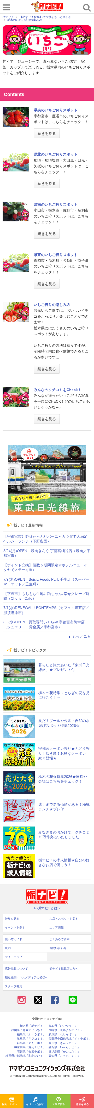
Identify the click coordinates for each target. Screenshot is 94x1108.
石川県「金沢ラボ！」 (31, 1051)
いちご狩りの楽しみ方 (52, 305)
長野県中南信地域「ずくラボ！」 (70, 1038)
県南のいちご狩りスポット (56, 204)
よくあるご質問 (59, 939)
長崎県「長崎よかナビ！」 (66, 1030)
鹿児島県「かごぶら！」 (64, 1051)
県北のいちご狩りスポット (56, 154)
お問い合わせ (58, 948)
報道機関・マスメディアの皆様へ (26, 977)
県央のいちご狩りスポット (56, 110)
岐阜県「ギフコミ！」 (31, 1038)
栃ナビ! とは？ (49, 908)
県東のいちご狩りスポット (56, 255)
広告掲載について (16, 968)
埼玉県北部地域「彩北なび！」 (25, 1055)
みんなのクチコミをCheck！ (57, 390)
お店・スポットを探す (13, 1104)
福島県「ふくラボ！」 (31, 1034)
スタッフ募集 (13, 986)
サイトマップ (13, 956)
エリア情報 (58, 1104)
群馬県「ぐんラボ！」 (31, 1043)
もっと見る (81, 636)
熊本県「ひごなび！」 (63, 1025)
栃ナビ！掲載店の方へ (63, 968)
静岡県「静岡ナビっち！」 (28, 1030)
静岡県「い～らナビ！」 (64, 1047)
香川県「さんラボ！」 (63, 1043)
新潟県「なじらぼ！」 (63, 1034)
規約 (8, 948)
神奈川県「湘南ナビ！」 (30, 1047)
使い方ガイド (13, 939)
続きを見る (47, 133)
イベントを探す (35, 1104)
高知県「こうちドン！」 (64, 1055)
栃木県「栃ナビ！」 (33, 1025)
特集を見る (82, 1104)
